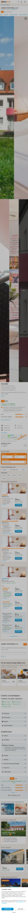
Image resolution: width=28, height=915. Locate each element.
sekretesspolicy (20, 901)
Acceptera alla (7, 909)
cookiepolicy (4, 902)
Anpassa (14, 912)
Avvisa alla (20, 909)
